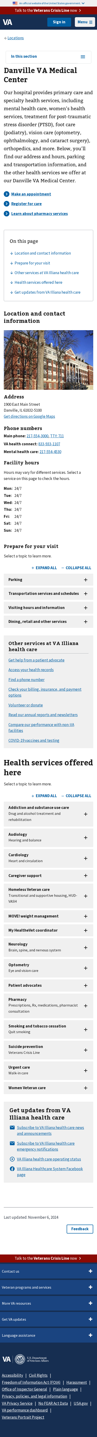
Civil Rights (38, 1375)
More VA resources (16, 1303)
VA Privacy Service (17, 1403)
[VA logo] (7, 22)
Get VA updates (14, 1319)
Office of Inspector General (24, 1389)
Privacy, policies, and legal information (34, 1396)
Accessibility (12, 1375)
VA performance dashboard (25, 1410)
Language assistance (18, 1335)
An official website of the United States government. (50, 3)
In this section (24, 56)
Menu (83, 21)
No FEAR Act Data (53, 1403)
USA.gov (81, 1403)
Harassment (76, 1382)
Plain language (65, 1389)
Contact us (10, 1271)
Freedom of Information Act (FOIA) (31, 1382)
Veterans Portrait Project (23, 1417)
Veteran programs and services (26, 1287)
